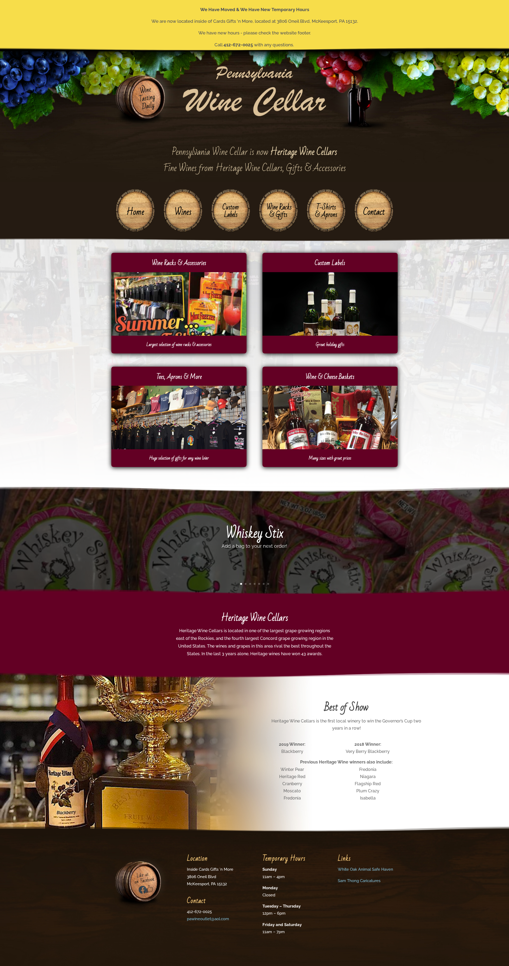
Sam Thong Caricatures (359, 880)
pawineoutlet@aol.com (208, 918)
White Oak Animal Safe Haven (365, 869)
